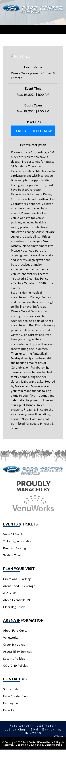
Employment (12, 703)
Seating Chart (12, 555)
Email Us (9, 710)
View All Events (13, 534)
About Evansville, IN (16, 600)
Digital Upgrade (53, 744)
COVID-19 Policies (15, 665)
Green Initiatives (14, 644)
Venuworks (10, 637)
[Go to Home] (33, 9)
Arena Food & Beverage (19, 586)
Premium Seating (14, 548)
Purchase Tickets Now (33, 131)
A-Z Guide (9, 593)
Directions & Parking (17, 579)
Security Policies (14, 658)
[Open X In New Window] (24, 18)
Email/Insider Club (15, 696)
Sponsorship (11, 689)
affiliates (58, 736)
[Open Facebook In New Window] (41, 18)
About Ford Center (16, 630)
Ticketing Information (17, 541)
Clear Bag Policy (14, 607)
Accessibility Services (17, 651)
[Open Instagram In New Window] (33, 18)
